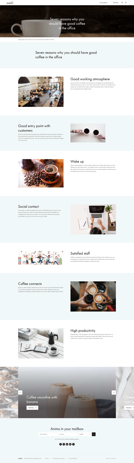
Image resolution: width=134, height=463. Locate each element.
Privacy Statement (73, 458)
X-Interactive (113, 458)
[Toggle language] (122, 2)
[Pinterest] (73, 444)
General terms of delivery (59, 458)
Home (19, 39)
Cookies (47, 458)
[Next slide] (114, 392)
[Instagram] (64, 444)
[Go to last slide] (20, 392)
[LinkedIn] (67, 444)
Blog (23, 39)
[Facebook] (60, 444)
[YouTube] (70, 444)
